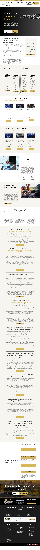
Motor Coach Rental (20, 531)
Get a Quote (15, 32)
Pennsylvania (29, 515)
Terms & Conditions (22, 544)
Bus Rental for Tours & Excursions (30, 51)
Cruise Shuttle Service (9, 539)
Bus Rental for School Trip (9, 526)
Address (29, 530)
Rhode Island (8, 515)
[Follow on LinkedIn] (32, 544)
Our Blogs (33, 538)
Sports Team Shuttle (9, 538)
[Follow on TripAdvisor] (35, 544)
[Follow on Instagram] (29, 544)
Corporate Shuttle (9, 530)
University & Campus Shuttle (9, 541)
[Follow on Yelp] (30, 544)
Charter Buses (19, 535)
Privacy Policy (17, 544)
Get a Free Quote (35, 3)
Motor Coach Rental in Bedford (17, 232)
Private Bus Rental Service (31, 49)
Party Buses (18, 536)
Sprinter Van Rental (20, 527)
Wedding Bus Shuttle (9, 528)
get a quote (18, 63)
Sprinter (23, 535)
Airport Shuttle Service (30, 46)
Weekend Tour (8, 5)
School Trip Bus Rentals (31, 43)
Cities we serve (29, 538)
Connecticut (18, 515)
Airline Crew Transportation (8, 536)
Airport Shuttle (8, 529)
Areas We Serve (13, 2)
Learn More (24, 0)
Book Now (8, 90)
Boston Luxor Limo (33, 501)
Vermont (17, 514)
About (22, 2)
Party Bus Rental (19, 528)
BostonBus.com (10, 544)
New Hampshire (8, 514)
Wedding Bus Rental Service (31, 44)
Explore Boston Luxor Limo (31, 503)
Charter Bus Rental (20, 526)
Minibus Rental (19, 532)
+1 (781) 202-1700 (29, 3)
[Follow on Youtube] (37, 544)
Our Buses (7, 2)
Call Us (16, 493)
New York (28, 514)
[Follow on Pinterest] (34, 544)
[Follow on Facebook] (27, 544)
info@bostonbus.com (31, 528)
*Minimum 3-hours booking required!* (31, 535)
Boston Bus (14, 62)
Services (18, 2)
